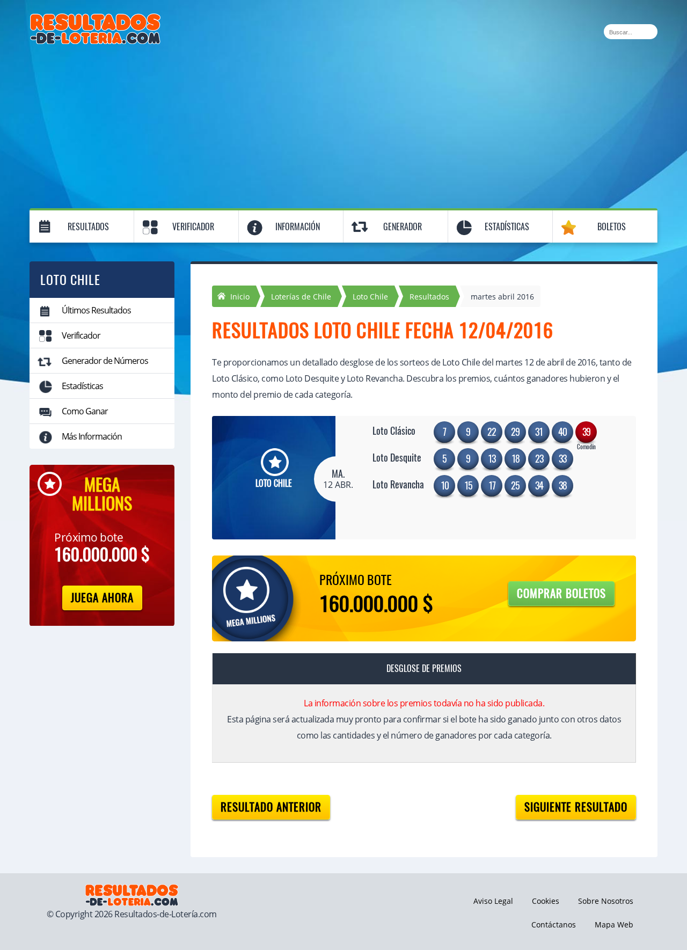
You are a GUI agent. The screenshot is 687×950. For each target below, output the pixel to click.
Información (297, 226)
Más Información (92, 436)
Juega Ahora (102, 597)
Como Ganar (85, 411)
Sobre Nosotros (605, 901)
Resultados (88, 226)
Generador (402, 226)
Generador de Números (105, 361)
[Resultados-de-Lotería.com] (95, 19)
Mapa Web (614, 924)
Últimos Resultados (96, 310)
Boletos (611, 226)
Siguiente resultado (575, 807)
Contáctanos (553, 924)
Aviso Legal (493, 901)
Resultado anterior (271, 807)
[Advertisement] (343, 124)
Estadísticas (507, 226)
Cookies (545, 901)
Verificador (193, 226)
